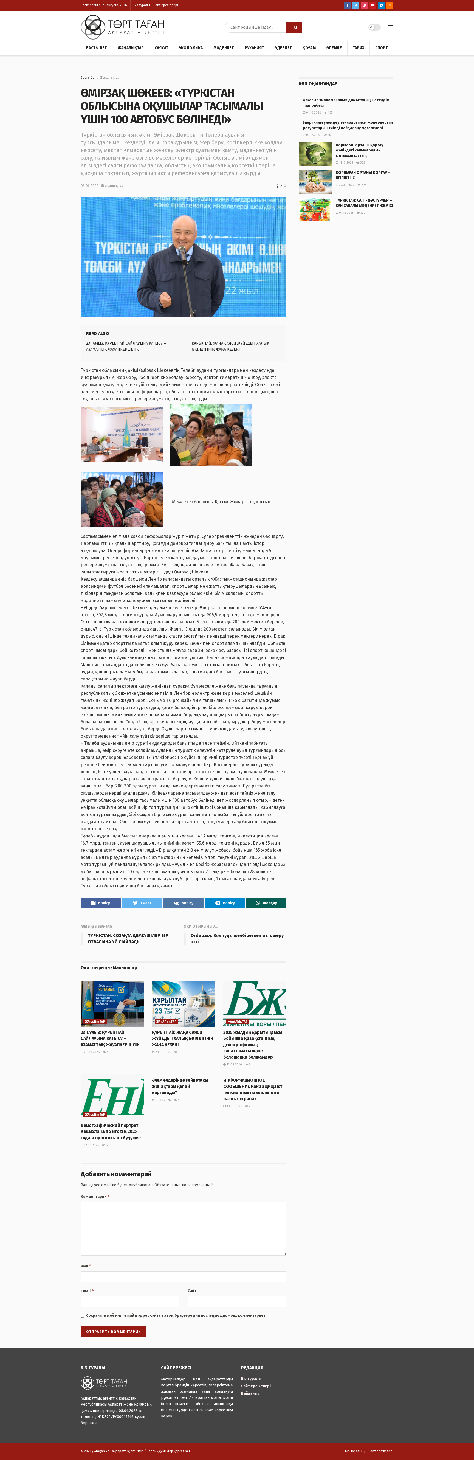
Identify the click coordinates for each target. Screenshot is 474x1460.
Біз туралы (142, 5)
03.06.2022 (89, 186)
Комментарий (95, 1196)
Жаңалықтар (131, 48)
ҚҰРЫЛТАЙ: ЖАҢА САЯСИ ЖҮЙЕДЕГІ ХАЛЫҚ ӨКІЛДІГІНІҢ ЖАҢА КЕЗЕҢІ (182, 1038)
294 (363, 185)
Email (87, 1290)
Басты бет (96, 48)
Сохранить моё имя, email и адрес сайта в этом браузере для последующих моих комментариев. (176, 1315)
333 (362, 162)
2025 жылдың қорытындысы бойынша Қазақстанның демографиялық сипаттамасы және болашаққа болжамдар (252, 1045)
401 (329, 135)
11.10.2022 (345, 162)
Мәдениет (223, 48)
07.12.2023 (346, 213)
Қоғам (309, 48)
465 (329, 112)
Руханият (254, 48)
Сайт (192, 1291)
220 (363, 213)
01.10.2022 (313, 112)
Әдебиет (283, 48)
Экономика (191, 48)
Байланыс (250, 1393)
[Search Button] (294, 27)
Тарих (358, 48)
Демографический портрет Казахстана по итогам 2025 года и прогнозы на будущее (111, 1131)
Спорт (381, 48)
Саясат (161, 48)
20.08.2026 (91, 1052)
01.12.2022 (313, 135)
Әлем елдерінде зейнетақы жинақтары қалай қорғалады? (180, 1086)
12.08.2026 (234, 1064)
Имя (86, 1265)
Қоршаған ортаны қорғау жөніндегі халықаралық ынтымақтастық (359, 150)
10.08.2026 (162, 1100)
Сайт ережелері (165, 5)
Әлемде (334, 48)
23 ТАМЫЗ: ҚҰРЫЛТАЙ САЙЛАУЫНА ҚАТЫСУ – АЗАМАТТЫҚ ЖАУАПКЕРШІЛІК (110, 1038)
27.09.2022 (346, 185)
